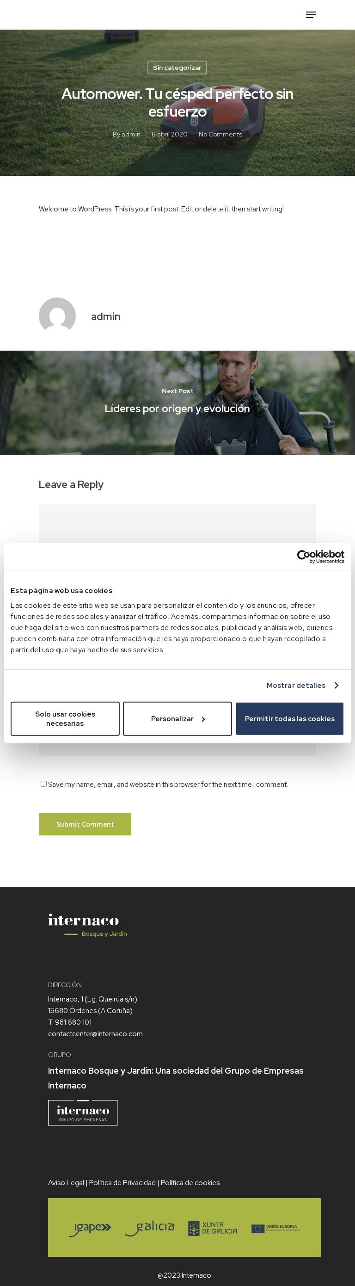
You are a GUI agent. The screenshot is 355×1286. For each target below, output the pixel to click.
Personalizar (172, 718)
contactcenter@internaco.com (95, 1034)
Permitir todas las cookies (290, 718)
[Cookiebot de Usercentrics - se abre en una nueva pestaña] (303, 557)
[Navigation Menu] (311, 14)
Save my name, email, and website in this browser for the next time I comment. (168, 784)
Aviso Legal (66, 1182)
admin (131, 134)
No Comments (220, 134)
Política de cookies (190, 1182)
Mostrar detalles (296, 685)
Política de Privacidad (122, 1182)
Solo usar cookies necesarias (65, 718)
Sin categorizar (177, 67)
